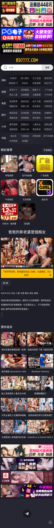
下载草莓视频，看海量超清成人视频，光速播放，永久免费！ (27, 273)
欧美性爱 (48, 101)
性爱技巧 (48, 129)
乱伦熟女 (37, 106)
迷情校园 (13, 129)
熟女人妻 (13, 94)
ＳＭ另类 (48, 94)
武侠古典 (48, 124)
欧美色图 (37, 112)
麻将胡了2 (13, 83)
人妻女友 (37, 124)
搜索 (47, 67)
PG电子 (13, 78)
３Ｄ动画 (48, 89)
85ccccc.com (27, 60)
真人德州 (25, 78)
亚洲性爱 (13, 101)
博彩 (3, 80)
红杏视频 (13, 140)
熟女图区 (37, 117)
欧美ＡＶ (37, 89)
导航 (3, 138)
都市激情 (13, 124)
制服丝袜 (13, 106)
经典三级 (25, 106)
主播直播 (37, 94)
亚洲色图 (25, 112)
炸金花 (25, 83)
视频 (3, 91)
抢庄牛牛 (48, 83)
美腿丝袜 (13, 117)
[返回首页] (50, 522)
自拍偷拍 (25, 89)
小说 (3, 126)
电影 (3, 103)
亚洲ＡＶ (13, 89)
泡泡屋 (25, 140)
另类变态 (48, 106)
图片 (3, 114)
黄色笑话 (37, 129)
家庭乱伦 (25, 124)
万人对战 (37, 78)
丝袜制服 (25, 94)
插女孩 (13, 136)
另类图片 (48, 117)
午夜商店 (25, 136)
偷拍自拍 (25, 101)
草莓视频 (37, 136)
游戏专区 (48, 78)
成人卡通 (37, 101)
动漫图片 (48, 112)
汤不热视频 (48, 136)
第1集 (5, 283)
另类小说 (25, 129)
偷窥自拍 (13, 112)
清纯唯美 (25, 117)
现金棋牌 (37, 83)
